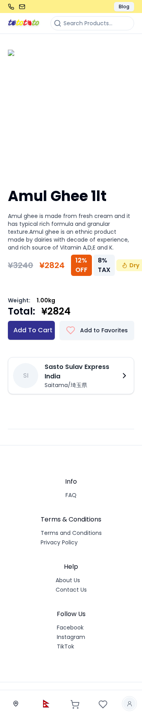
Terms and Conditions (71, 533)
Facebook (70, 627)
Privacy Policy (59, 542)
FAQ (71, 495)
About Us (68, 580)
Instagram (71, 637)
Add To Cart (32, 330)
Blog (124, 6)
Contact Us (71, 590)
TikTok (65, 646)
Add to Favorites (104, 330)
